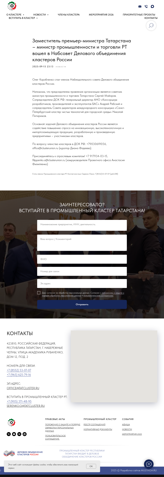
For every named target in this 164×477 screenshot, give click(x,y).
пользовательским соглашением (98, 295)
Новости (127, 429)
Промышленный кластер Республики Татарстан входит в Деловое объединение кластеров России (82, 453)
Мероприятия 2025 (132, 434)
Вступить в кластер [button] (22, 17)
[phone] (9, 434)
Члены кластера (69, 14)
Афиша (126, 424)
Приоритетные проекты (139, 14)
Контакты (151, 17)
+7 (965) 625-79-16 (19, 374)
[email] (14, 434)
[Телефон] (146, 6)
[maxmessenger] (152, 6)
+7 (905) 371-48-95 (19, 401)
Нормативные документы (98, 429)
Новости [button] (39, 14)
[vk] (19, 434)
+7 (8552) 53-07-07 (19, 370)
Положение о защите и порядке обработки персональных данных (62, 427)
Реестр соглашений (94, 424)
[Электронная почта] (140, 6)
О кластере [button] (14, 14)
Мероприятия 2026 (101, 14)
